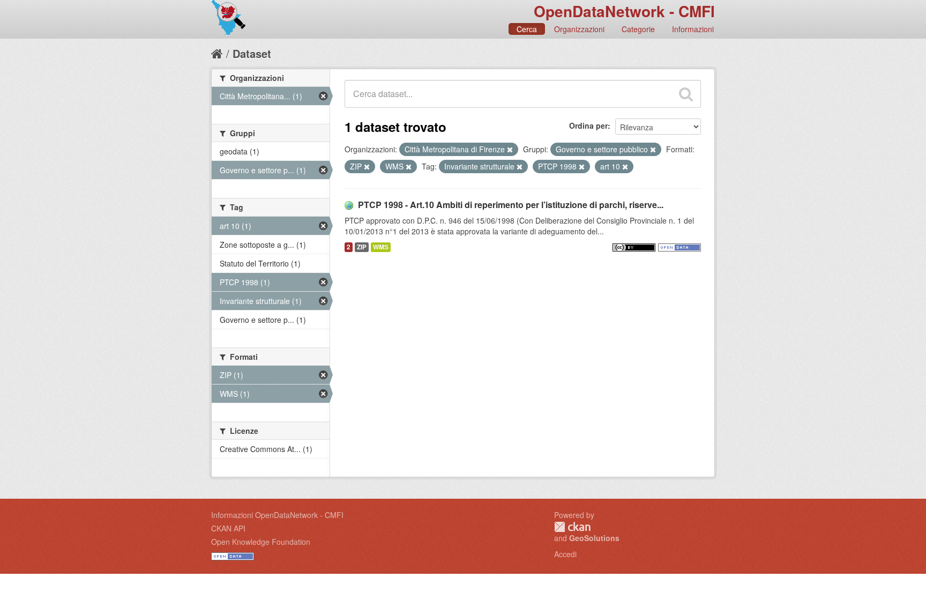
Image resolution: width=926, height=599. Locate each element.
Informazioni (693, 29)
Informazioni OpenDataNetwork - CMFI (277, 514)
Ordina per (588, 125)
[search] (686, 94)
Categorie (638, 29)
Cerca (527, 29)
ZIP (362, 247)
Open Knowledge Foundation (260, 541)
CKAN (572, 527)
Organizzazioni (579, 29)
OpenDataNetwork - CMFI (624, 11)
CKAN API (228, 528)
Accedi (565, 554)
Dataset (252, 53)
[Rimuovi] (510, 149)
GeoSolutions (594, 538)
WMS (381, 247)
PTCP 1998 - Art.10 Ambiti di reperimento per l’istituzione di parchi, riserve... (510, 204)
